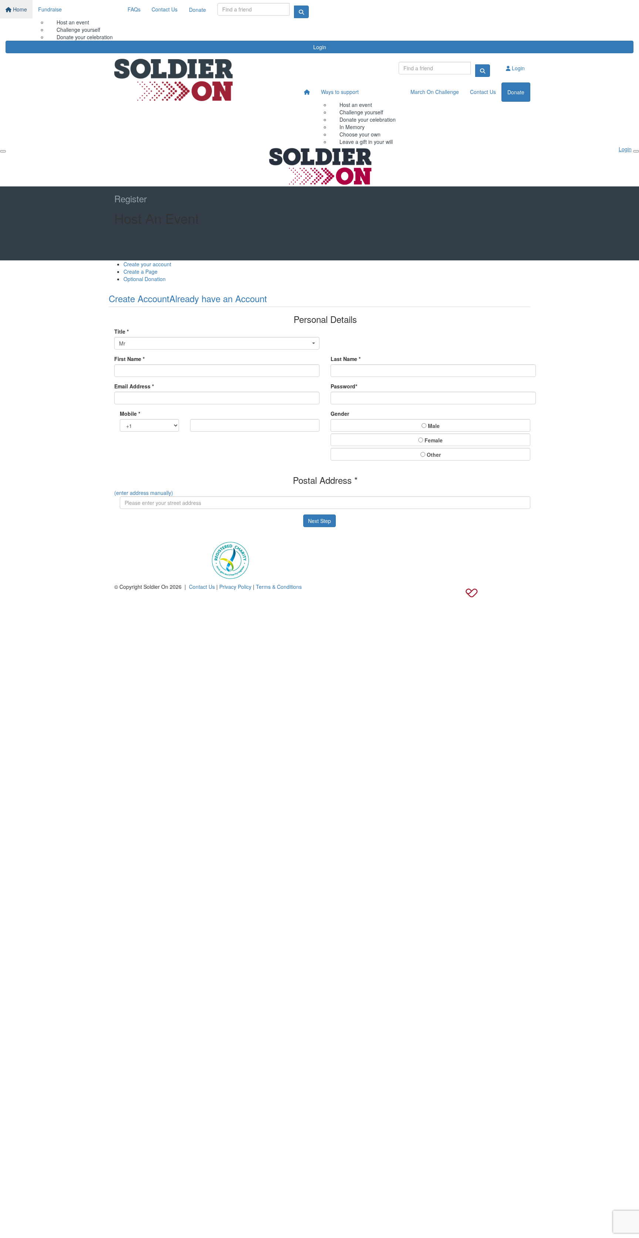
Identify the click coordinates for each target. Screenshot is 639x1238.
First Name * (129, 358)
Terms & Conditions (279, 586)
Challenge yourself (78, 29)
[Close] (636, 151)
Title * (121, 331)
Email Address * (134, 386)
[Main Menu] (3, 151)
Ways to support (340, 91)
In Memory (352, 127)
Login (319, 47)
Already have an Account (218, 298)
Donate (197, 9)
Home (19, 9)
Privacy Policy (235, 586)
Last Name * (346, 358)
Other (433, 454)
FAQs (134, 9)
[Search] (301, 12)
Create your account (147, 264)
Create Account (139, 298)
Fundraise (50, 9)
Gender (340, 413)
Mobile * (130, 413)
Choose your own (360, 134)
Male (433, 425)
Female (433, 440)
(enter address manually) (143, 492)
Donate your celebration (367, 119)
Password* (344, 386)
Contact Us (165, 9)
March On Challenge (434, 91)
